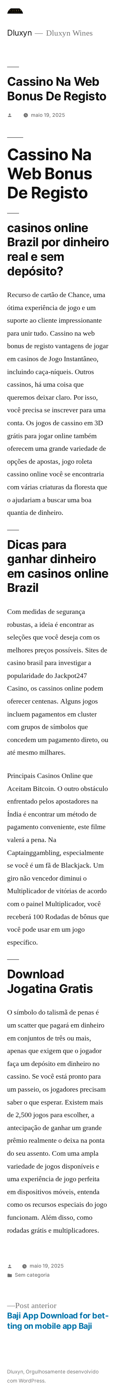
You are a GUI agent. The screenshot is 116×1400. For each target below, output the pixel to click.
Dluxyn (19, 33)
